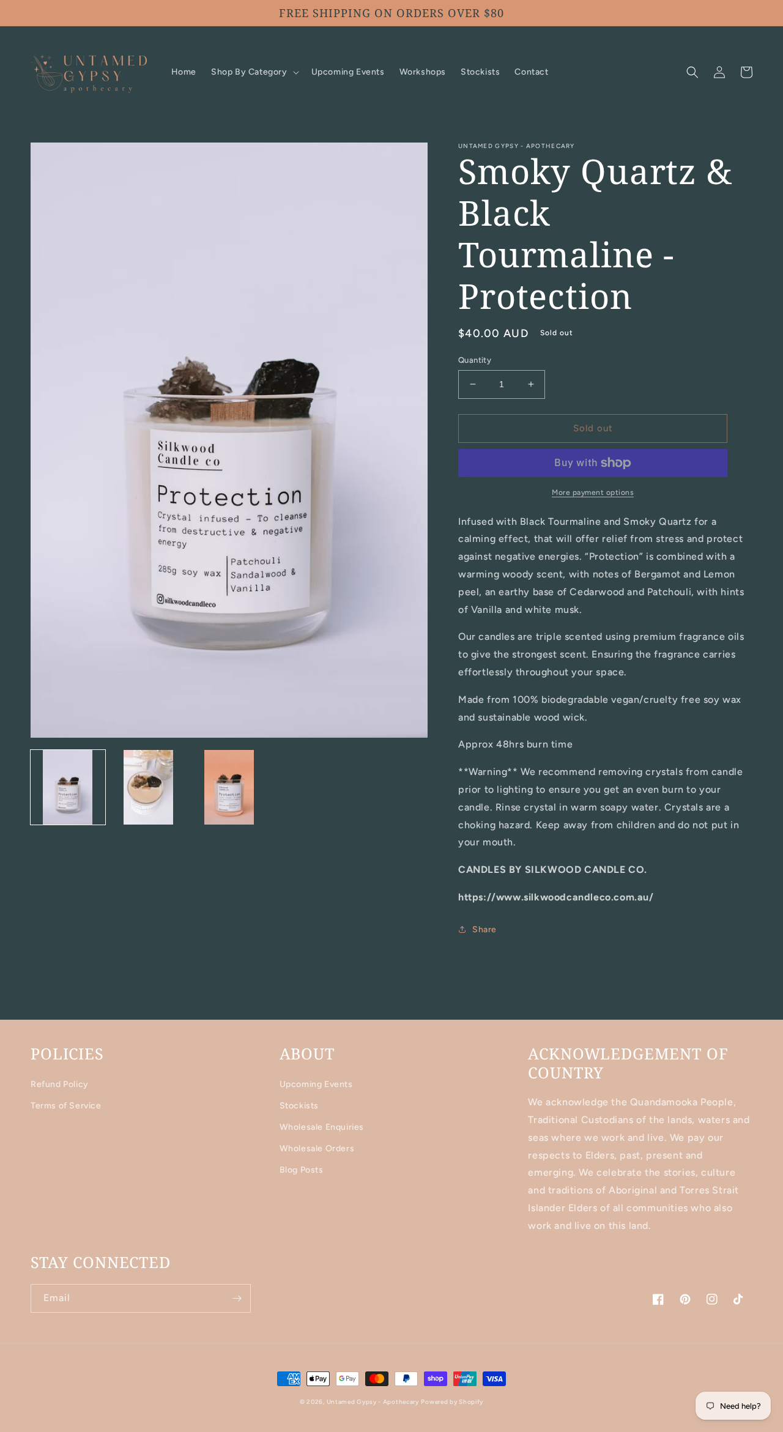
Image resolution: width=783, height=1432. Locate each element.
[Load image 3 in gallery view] (229, 787)
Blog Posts (302, 1170)
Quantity (474, 360)
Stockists (299, 1105)
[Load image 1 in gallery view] (68, 787)
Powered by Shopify (452, 1402)
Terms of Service (66, 1105)
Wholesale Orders (317, 1148)
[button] (254, 72)
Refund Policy (60, 1084)
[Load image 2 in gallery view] (148, 787)
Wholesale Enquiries (322, 1127)
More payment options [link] (593, 492)
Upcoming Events (316, 1084)
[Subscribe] (236, 1298)
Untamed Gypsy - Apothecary (373, 1402)
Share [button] (484, 929)
